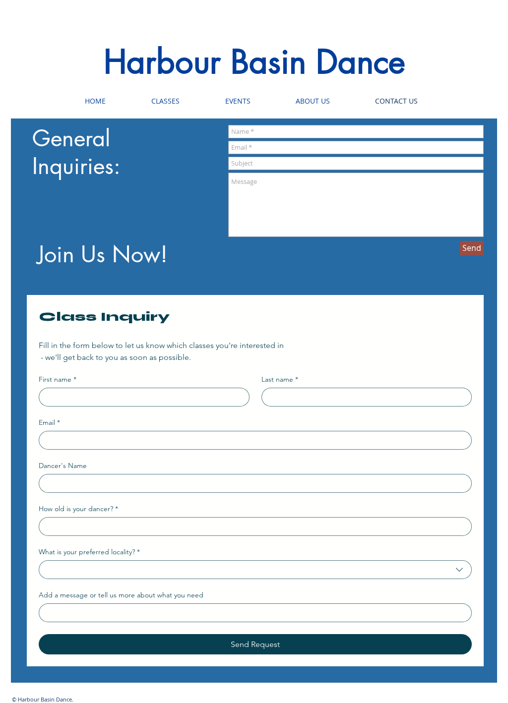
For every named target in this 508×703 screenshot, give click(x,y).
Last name (279, 379)
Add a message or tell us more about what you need (121, 595)
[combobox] (255, 569)
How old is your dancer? (78, 509)
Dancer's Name (63, 466)
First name (57, 379)
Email (49, 422)
